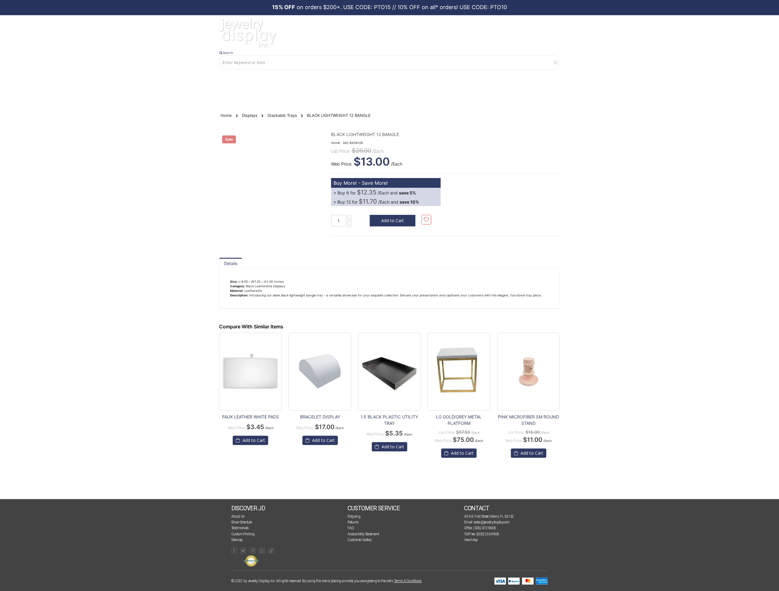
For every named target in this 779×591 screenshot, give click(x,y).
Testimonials (240, 528)
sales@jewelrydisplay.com (491, 522)
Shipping (354, 516)
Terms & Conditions (408, 581)
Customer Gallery (360, 540)
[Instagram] (262, 550)
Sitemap (237, 540)
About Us (237, 516)
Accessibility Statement (363, 534)
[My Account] (282, 79)
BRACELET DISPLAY (320, 416)
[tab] (230, 263)
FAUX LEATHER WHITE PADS (250, 416)
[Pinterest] (252, 550)
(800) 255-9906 (487, 534)
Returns (353, 522)
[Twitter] (243, 550)
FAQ (351, 528)
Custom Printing (243, 534)
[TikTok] (271, 550)
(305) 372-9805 (484, 528)
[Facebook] (234, 550)
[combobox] (389, 62)
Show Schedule (241, 522)
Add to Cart (253, 440)
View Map (471, 540)
